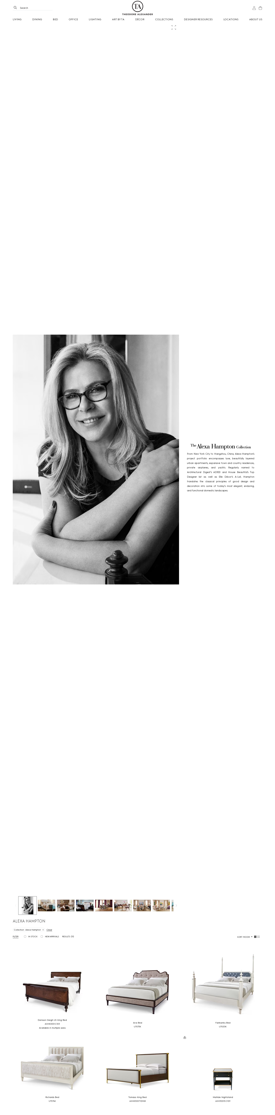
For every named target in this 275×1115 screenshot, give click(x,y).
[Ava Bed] (137, 983)
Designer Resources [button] (198, 19)
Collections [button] (164, 19)
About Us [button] (255, 19)
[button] (174, 28)
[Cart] (260, 8)
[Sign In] (254, 8)
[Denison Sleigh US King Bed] (52, 982)
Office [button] (73, 19)
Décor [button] (139, 19)
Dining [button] (37, 19)
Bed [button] (55, 19)
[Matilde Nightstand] (222, 1067)
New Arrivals (52, 936)
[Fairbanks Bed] (222, 983)
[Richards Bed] (52, 1067)
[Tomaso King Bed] (137, 1067)
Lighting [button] (95, 19)
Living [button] (17, 19)
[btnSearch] (15, 8)
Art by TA (118, 19)
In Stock (33, 936)
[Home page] (137, 8)
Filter (15, 936)
